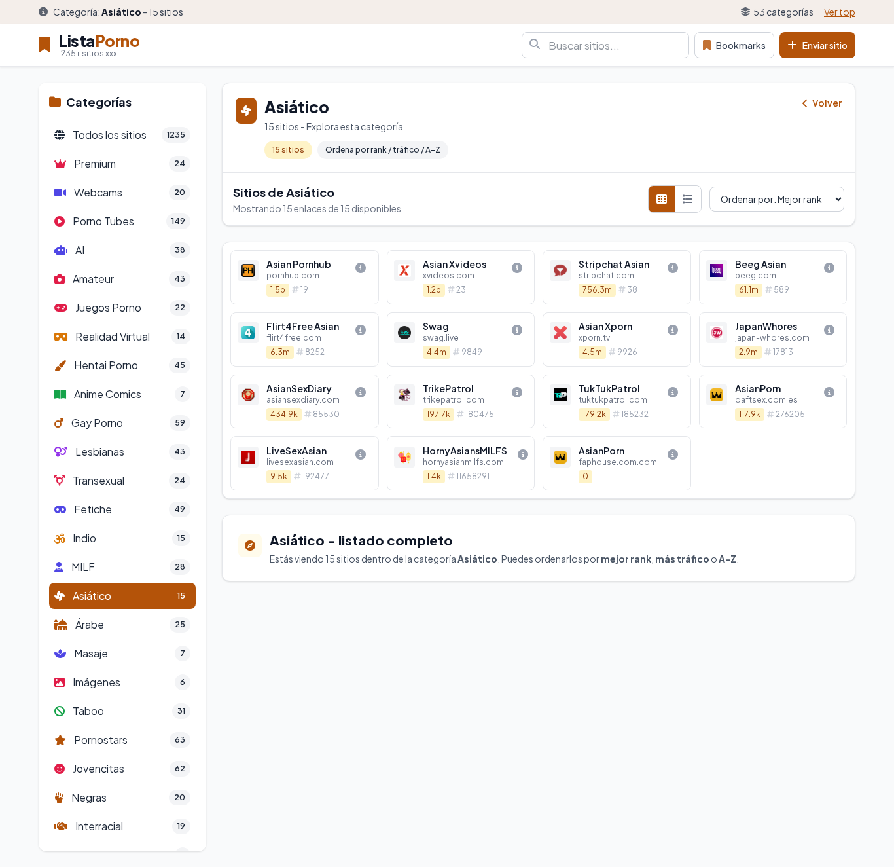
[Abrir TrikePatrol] (461, 401)
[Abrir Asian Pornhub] (304, 277)
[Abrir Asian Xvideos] (461, 277)
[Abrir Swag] (461, 339)
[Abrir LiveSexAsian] (304, 463)
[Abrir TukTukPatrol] (616, 401)
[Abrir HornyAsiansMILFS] (461, 463)
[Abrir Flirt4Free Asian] (304, 339)
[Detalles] (360, 267)
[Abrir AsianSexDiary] (304, 401)
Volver (826, 103)
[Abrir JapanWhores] (773, 339)
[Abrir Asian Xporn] (616, 339)
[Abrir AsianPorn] (773, 401)
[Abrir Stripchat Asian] (616, 277)
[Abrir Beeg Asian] (773, 277)
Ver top (839, 12)
